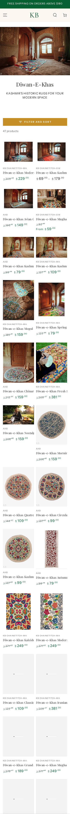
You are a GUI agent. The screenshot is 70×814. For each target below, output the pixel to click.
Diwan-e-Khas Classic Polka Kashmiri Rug (33, 702)
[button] (55, 15)
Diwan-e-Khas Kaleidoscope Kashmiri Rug (33, 640)
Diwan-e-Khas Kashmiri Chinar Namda (30, 266)
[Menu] (5, 15)
